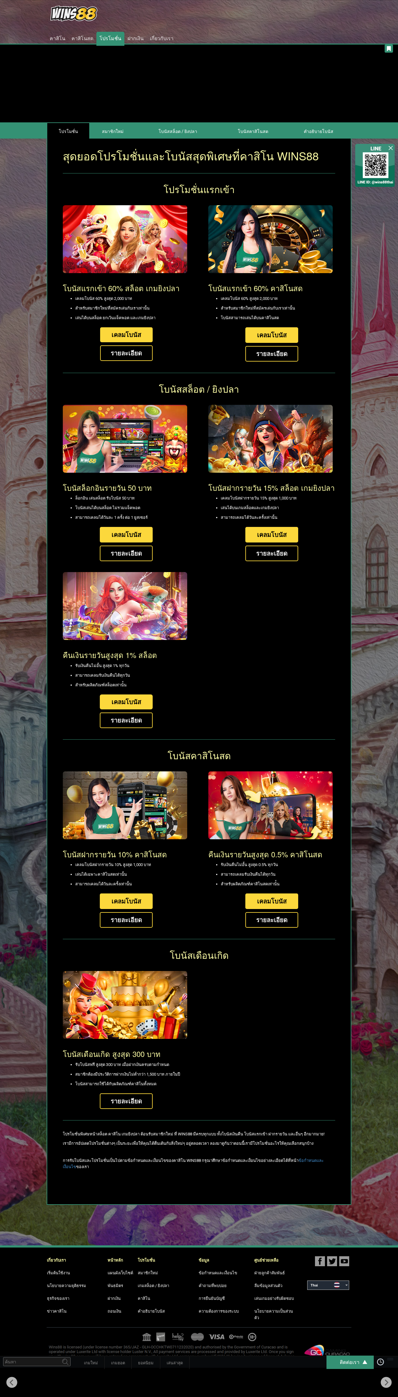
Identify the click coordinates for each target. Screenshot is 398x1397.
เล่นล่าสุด (175, 1363)
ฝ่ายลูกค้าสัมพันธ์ (269, 1273)
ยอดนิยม (146, 1363)
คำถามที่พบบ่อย (213, 1285)
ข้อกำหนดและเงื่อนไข (218, 1273)
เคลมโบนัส (126, 335)
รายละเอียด (126, 353)
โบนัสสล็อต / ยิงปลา (178, 131)
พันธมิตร (115, 1285)
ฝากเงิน (135, 38)
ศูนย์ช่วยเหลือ (266, 1260)
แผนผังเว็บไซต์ (120, 1273)
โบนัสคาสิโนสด (253, 131)
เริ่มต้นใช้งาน (58, 1273)
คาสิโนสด (82, 38)
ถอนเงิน (114, 1311)
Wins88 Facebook (320, 1261)
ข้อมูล (204, 1260)
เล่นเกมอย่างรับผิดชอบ (274, 1298)
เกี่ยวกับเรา (162, 38)
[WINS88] (103, 14)
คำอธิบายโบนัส (318, 131)
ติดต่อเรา (349, 1362)
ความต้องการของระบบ (219, 1311)
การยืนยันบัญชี (212, 1298)
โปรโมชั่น (110, 38)
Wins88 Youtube (344, 1261)
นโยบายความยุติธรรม (66, 1285)
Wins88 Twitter (332, 1261)
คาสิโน (57, 38)
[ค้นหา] (65, 1362)
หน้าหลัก (115, 1260)
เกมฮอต (118, 1363)
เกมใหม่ (91, 1363)
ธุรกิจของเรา (58, 1298)
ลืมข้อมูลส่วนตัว (268, 1285)
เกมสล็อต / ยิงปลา (153, 1285)
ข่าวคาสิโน (57, 1311)
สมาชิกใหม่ (112, 131)
